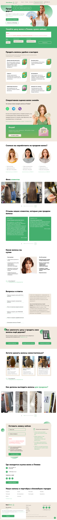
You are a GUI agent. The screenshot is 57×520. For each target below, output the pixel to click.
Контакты (31, 2)
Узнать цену (16, 3)
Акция (22, 2)
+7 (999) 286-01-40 (47, 3)
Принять (8, 516)
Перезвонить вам (38, 2)
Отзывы (26, 2)
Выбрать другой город (25, 8)
